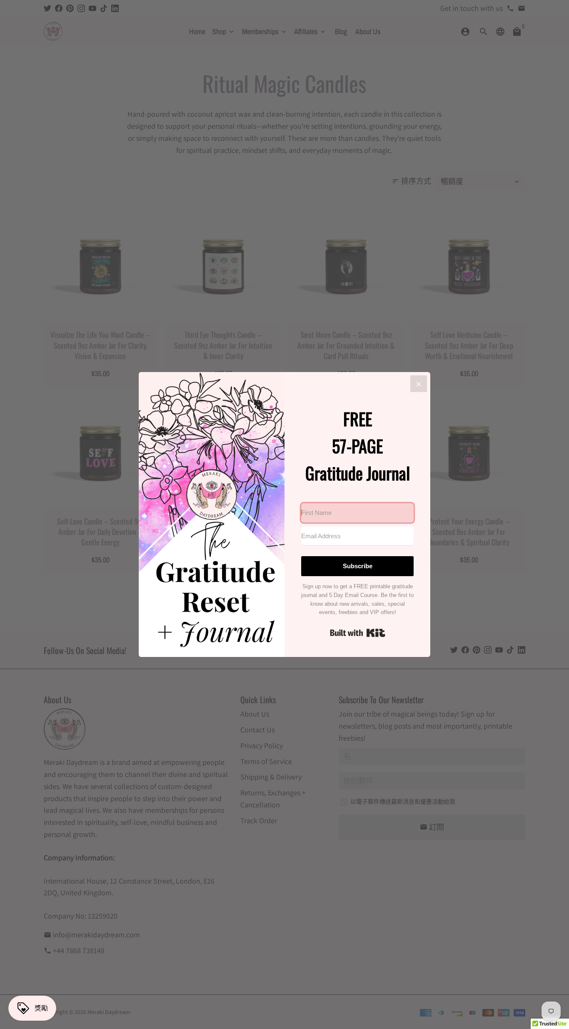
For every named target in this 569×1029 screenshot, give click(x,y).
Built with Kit (357, 632)
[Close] (418, 383)
